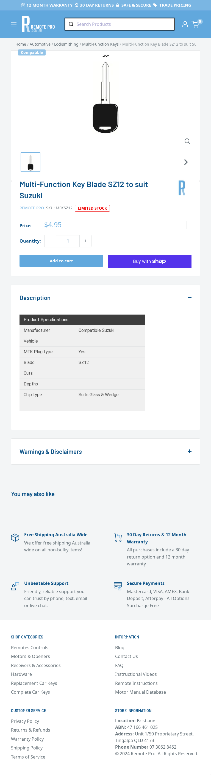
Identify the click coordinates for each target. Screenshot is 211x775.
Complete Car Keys (30, 692)
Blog (119, 648)
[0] (195, 24)
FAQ (119, 665)
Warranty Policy (27, 739)
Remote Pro (32, 207)
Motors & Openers (30, 656)
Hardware (21, 674)
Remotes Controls (29, 648)
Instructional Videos (136, 674)
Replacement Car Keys (34, 683)
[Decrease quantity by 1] (50, 241)
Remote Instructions (136, 683)
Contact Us (126, 656)
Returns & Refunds (30, 730)
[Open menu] (13, 24)
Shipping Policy (27, 748)
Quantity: (30, 241)
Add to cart (61, 260)
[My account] (185, 24)
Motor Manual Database (140, 692)
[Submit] (71, 24)
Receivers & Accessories (36, 665)
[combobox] (120, 24)
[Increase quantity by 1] (85, 241)
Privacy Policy (25, 721)
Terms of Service (28, 757)
